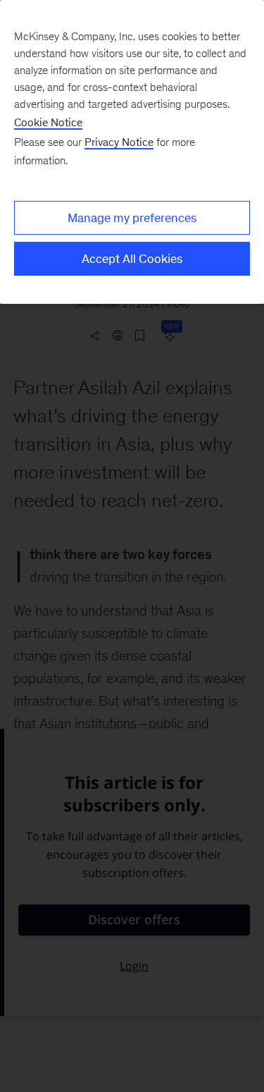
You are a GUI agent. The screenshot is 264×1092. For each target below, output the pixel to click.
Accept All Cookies (132, 259)
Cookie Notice (48, 122)
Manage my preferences (132, 218)
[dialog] (132, 152)
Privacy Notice (118, 142)
